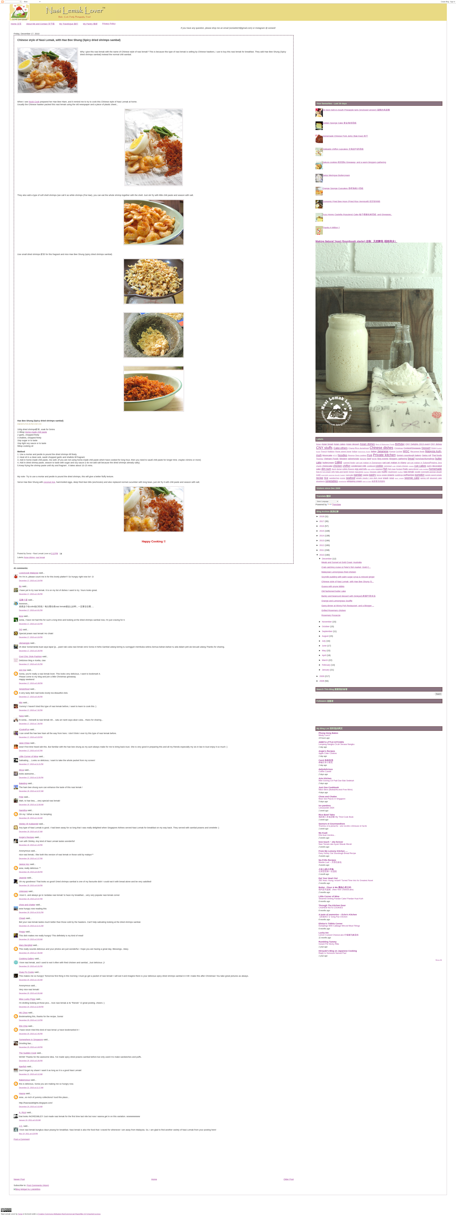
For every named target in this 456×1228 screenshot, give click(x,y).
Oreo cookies (360, 455)
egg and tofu (361, 469)
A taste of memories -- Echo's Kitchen (338, 914)
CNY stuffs (324, 448)
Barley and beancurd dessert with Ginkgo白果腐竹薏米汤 (348, 596)
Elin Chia (23, 1026)
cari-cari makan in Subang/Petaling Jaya (424, 463)
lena (21, 616)
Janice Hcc (24, 864)
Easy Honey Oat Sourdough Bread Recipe (337, 853)
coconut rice (49, 482)
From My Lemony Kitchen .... (333, 851)
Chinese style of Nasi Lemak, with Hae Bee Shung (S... (347, 581)
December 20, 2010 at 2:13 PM (31, 1020)
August (325, 636)
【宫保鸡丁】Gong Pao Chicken (333, 917)
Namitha (23, 810)
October (326, 626)
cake (338, 462)
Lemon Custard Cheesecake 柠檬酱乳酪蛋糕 (339, 935)
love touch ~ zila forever (331, 842)
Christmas (398, 448)
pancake (349, 475)
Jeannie (22, 878)
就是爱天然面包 (378, 481)
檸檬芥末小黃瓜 (326, 762)
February (326, 665)
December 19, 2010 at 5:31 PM (31, 966)
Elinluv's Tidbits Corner (330, 923)
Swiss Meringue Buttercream (336, 175)
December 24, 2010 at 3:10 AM (31, 1107)
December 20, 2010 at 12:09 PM (31, 1007)
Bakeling (23, 783)
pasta (365, 475)
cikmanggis (24, 643)
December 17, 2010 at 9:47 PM (31, 750)
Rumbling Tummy (328, 942)
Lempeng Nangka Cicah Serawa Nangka (336, 744)
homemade (435, 468)
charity (319, 466)
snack (385, 478)
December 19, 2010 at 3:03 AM (31, 939)
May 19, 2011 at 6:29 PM (28, 1134)
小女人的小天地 (326, 869)
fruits (405, 469)
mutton (400, 472)
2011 (322, 550)
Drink (433, 448)
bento (374, 459)
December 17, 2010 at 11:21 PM (31, 764)
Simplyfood (24, 689)
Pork (369, 455)
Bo (20, 586)
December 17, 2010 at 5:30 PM (31, 651)
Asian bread (327, 444)
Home (154, 1179)
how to (319, 472)
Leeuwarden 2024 (326, 808)
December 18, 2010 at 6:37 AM (31, 831)
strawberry (320, 481)
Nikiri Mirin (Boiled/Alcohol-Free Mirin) (336, 790)
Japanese (382, 451)
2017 (322, 521)
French (324, 451)
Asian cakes (339, 444)
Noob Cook (34, 102)
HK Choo (23, 1012)
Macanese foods (417, 451)
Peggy (22, 931)
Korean (392, 451)
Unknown (23, 891)
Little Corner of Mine (28, 756)
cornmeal (388, 466)
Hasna (22, 1093)
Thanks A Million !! (331, 227)
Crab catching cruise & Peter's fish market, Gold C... (346, 567)
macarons (359, 472)
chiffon (346, 465)
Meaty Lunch (324, 735)
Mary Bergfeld (25, 945)
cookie (379, 465)
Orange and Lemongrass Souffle (336, 601)
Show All (438, 960)
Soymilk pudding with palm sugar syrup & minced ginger (348, 577)
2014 (322, 535)
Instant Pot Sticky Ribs (329, 944)
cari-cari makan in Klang (394, 462)
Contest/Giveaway (412, 448)
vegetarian (343, 481)
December (327, 558)
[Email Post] (60, 554)
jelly (333, 472)
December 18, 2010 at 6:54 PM (31, 885)
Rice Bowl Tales (327, 815)
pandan (358, 474)
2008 (322, 681)
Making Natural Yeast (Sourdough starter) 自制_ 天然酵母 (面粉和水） (356, 241)
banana (363, 459)
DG (20, 629)
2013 (322, 540)
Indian (354, 451)
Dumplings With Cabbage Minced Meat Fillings (339, 926)
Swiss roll (426, 455)
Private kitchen (384, 455)
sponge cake (411, 477)
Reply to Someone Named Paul (332, 953)
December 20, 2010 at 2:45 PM (31, 1034)
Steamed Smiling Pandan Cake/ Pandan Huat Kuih (341, 898)
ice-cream (326, 472)
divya (21, 770)
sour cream (399, 478)
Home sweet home (343, 451)
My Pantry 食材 (90, 24)
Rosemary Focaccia (330, 615)
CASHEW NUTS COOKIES (331, 908)
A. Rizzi (22, 1112)
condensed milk (358, 466)
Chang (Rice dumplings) (358, 448)
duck (334, 469)
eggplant (379, 469)
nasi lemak (40, 557)
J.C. (21, 1126)
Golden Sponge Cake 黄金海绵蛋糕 (339, 123)
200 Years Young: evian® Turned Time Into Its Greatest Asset (346, 880)
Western (343, 459)
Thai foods (437, 455)
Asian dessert (352, 444)
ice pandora (325, 805)
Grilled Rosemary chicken (333, 610)
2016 (322, 526)
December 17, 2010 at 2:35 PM (31, 594)
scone (342, 478)
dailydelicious (326, 769)
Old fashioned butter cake (333, 591)
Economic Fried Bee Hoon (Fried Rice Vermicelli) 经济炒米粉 (351, 201)
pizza (379, 475)
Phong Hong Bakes (328, 733)
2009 (322, 676)
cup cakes (420, 465)
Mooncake (327, 455)
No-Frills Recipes (327, 860)
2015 (322, 531)
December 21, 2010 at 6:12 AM (31, 1074)
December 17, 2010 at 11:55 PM (31, 777)
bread (411, 458)
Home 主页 (16, 24)
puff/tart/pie (408, 475)
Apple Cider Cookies (328, 753)
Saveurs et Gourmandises (332, 824)
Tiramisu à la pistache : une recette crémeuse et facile (343, 826)
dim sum (326, 468)
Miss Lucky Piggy (27, 999)
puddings (399, 475)
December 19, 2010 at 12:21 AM (31, 926)
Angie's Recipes (26, 837)
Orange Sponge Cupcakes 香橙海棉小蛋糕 (343, 188)
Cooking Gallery (26, 958)
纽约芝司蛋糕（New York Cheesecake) (336, 889)
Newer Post (19, 1179)
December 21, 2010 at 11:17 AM (31, 1088)
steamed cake (436, 478)
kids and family (341, 472)
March (325, 660)
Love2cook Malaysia (28, 573)
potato (384, 475)
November (327, 622)
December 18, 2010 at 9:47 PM (31, 899)
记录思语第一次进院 (328, 871)
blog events (383, 459)
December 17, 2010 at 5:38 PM (31, 683)
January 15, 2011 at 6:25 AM (30, 1120)
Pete (21, 797)
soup (391, 478)
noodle (417, 472)
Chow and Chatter (328, 796)
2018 (322, 516)
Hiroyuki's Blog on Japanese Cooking (338, 951)
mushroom (392, 472)
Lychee (399, 451)
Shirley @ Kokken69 (28, 824)
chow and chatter (27, 905)
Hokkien (331, 451)
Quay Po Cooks (26, 972)
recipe (319, 477)
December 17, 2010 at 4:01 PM (31, 610)
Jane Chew (24, 743)
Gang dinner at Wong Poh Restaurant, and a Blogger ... (347, 606)
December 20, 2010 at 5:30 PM (31, 1061)
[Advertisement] (85, 1159)
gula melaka (423, 469)
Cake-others (341, 447)
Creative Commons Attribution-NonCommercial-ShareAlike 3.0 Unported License (69, 1214)
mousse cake (375, 472)
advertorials (353, 459)
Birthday (400, 444)
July (324, 641)
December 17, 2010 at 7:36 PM (31, 724)
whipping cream (354, 481)
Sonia (20, 1214)
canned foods (349, 463)
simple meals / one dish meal (369, 478)
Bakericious (24, 1080)
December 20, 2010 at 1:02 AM (31, 980)
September (327, 631)
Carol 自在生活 (326, 760)
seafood (350, 477)
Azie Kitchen (325, 778)
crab (394, 466)
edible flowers (348, 469)
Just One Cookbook (329, 787)
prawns (390, 475)
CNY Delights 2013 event (417, 444)
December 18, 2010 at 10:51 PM (31, 912)
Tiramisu (319, 459)
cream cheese (402, 466)
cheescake (327, 466)
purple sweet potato (433, 475)
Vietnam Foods (331, 459)
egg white (371, 469)
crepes (411, 466)
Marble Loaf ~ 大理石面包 (330, 862)
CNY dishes (436, 444)
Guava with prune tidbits (332, 586)
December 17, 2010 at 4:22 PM (31, 624)
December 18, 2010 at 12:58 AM (31, 804)
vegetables (331, 481)
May (324, 650)
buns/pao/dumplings (425, 459)
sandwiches (334, 478)
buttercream (328, 462)
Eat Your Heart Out (328, 878)
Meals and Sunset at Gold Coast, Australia (341, 562)
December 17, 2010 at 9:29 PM (31, 737)
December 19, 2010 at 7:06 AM (31, 953)
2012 (322, 545)
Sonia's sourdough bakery (409, 455)
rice (326, 477)
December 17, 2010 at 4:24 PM (31, 637)
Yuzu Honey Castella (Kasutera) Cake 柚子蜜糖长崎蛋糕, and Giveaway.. (357, 214)
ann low (22, 670)
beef (369, 459)
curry (429, 466)
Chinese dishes (381, 448)
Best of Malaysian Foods (385, 444)
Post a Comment (22, 1139)
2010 (322, 555)
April (324, 655)
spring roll (424, 478)
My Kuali (323, 833)
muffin (384, 472)
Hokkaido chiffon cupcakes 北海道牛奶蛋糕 (343, 149)
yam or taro (367, 481)
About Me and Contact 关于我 (40, 24)
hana (21, 716)
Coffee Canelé (325, 771)
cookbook (371, 466)
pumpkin (419, 474)
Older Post (289, 1179)
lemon (351, 472)
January (326, 670)
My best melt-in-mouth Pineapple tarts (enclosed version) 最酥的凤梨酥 (356, 110)
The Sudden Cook (27, 1053)
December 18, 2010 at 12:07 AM (31, 791)
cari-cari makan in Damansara (369, 463)
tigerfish (22, 1066)
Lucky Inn (324, 933)
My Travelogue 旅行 (68, 24)
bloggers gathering (398, 459)
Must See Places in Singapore (332, 799)
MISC (406, 451)
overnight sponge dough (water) (333, 475)
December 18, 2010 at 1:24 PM (31, 845)
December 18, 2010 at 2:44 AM (31, 818)
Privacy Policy (109, 23)
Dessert (426, 447)
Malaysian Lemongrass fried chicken (338, 572)
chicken (337, 465)
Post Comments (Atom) (38, 1185)
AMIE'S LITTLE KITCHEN (331, 742)
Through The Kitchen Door (332, 905)
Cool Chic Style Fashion (30, 656)
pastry (372, 474)
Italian (374, 451)
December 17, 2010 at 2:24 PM (31, 580)
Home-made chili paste (36, 432)
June (324, 646)
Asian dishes (29, 557)
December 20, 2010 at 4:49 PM (31, 1047)
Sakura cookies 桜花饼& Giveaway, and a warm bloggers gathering (354, 162)
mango (366, 472)
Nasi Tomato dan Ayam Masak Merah (335, 844)
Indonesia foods (364, 452)
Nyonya (351, 455)
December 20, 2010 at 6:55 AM (31, 993)
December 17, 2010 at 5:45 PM (31, 697)
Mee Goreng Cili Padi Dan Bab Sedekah (336, 780)
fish (385, 468)
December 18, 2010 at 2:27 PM (31, 858)
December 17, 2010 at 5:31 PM (31, 664)
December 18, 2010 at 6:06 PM (31, 872)
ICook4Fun (24, 729)
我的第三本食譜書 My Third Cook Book (336, 817)
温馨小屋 (23, 600)
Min (20, 702)
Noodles (342, 455)
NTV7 (335, 455)
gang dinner (413, 469)
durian (339, 469)
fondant (399, 469)
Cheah (22, 918)
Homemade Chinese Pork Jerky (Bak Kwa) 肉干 (345, 136)
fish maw (392, 469)
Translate (336, 504)
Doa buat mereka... (327, 835)
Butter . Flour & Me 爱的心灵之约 (335, 887)
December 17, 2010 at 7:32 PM (31, 710)
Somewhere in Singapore (31, 1039)
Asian (318, 444)
